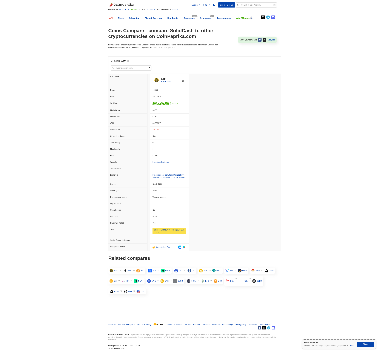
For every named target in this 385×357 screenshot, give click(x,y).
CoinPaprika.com (121, 4)
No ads (188, 325)
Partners (196, 325)
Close (365, 344)
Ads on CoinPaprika (126, 325)
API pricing (146, 325)
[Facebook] (259, 327)
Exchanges (205, 18)
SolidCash (166, 81)
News (121, 18)
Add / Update (243, 18)
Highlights (172, 18)
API (111, 18)
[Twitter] (263, 17)
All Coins (206, 325)
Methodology (227, 325)
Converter (178, 325)
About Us (112, 325)
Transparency (224, 18)
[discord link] (273, 17)
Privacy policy (240, 325)
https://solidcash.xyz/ (160, 162)
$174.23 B (150, 9)
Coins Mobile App (162, 247)
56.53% (175, 9)
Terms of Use (265, 325)
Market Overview (153, 18)
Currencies (189, 18)
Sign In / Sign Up (226, 5)
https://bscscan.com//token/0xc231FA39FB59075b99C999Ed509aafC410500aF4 (169, 176)
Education (134, 18)
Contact (169, 325)
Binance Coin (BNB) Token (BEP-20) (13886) (169, 231)
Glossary (216, 325)
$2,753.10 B (124, 9)
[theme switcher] (214, 5)
